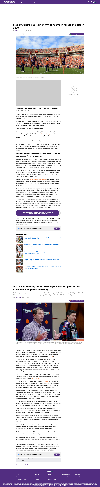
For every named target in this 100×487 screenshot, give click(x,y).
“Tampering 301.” (35, 378)
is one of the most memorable (38, 179)
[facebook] (91, 1)
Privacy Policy (38, 477)
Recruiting (19, 2)
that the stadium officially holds (44, 134)
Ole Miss (50, 356)
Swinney (46, 381)
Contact (49, 474)
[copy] (24, 34)
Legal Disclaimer (79, 477)
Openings (36, 474)
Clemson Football (24, 464)
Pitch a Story (19, 477)
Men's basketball (42, 2)
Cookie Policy (65, 477)
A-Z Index (36, 479)
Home (17, 276)
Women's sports (33, 2)
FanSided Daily (79, 474)
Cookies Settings (51, 479)
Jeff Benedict (19, 31)
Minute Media (9, 483)
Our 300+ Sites (66, 474)
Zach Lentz (18, 297)
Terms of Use (50, 477)
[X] (88, 1)
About (49, 2)
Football (25, 2)
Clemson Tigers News (25, 276)
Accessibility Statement (22, 479)
